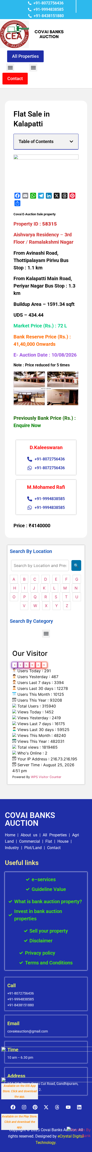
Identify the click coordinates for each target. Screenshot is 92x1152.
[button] (10, 67)
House (62, 841)
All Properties (55, 835)
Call (11, 985)
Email (13, 1023)
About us (29, 835)
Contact (54, 847)
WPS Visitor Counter (46, 777)
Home (10, 835)
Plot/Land (33, 847)
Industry (12, 847)
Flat (48, 841)
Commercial (29, 841)
